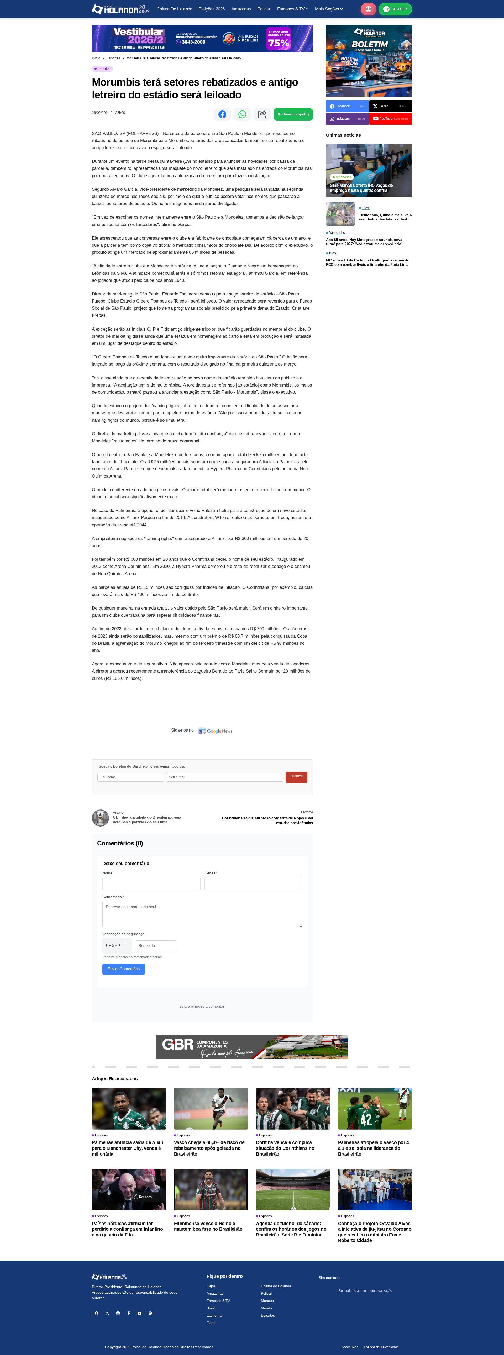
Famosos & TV (218, 1301)
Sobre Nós (350, 1347)
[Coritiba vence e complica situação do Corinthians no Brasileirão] (293, 1109)
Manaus (267, 1301)
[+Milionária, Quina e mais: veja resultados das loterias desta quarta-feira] (340, 214)
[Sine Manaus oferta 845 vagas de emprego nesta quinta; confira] (369, 170)
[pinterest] (128, 1313)
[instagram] (118, 1313)
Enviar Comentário (124, 969)
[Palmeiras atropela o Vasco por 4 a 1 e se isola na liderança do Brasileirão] (375, 1109)
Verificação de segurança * (124, 934)
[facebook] (96, 1313)
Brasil (211, 1308)
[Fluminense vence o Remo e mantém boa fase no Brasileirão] (211, 1189)
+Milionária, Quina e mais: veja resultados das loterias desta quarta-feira (385, 217)
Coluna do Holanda (276, 1286)
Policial (266, 1293)
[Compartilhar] (262, 114)
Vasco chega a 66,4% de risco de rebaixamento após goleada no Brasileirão (209, 1148)
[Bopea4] (120, 9)
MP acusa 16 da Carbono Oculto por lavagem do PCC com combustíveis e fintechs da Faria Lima (368, 262)
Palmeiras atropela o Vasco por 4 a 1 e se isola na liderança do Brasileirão (373, 1148)
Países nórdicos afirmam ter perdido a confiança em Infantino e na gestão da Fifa (127, 1229)
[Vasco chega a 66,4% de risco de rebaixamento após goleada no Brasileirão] (211, 1109)
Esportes (113, 58)
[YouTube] (139, 1313)
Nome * (108, 873)
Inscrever (297, 776)
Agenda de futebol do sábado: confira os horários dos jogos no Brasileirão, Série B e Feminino (291, 1229)
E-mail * (210, 873)
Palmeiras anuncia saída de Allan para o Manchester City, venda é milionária (127, 1148)
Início (96, 58)
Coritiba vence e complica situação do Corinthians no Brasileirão (285, 1148)
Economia (214, 1315)
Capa (211, 1286)
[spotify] (150, 1313)
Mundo (266, 1308)
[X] (107, 1313)
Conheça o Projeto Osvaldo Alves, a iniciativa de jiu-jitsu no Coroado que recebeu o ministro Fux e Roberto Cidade (375, 1232)
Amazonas (215, 1293)
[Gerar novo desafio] (125, 945)
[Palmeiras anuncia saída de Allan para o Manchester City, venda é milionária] (129, 1109)
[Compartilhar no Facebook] (222, 114)
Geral (211, 1323)
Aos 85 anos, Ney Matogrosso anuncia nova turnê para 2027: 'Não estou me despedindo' (364, 241)
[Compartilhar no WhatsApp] (242, 114)
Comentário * (113, 897)
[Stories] (368, 9)
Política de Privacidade (381, 1347)
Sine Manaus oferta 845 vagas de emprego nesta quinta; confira (361, 188)
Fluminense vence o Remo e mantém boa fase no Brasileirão (208, 1226)
